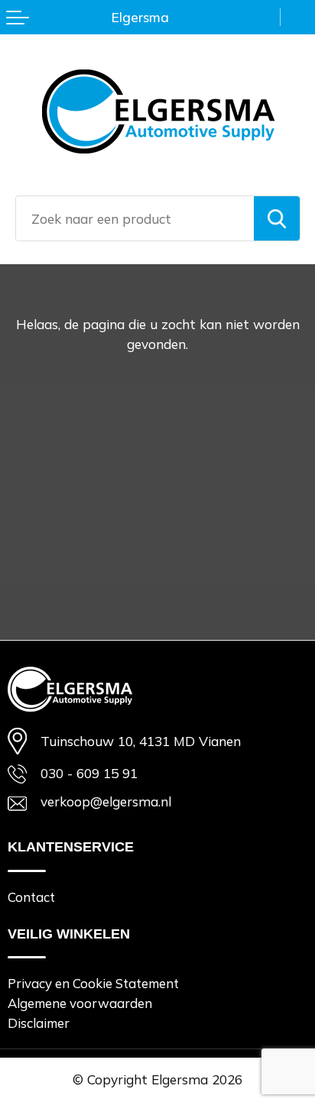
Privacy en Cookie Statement (93, 983)
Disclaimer (39, 1023)
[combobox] (135, 218)
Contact (31, 897)
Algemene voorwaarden (80, 1003)
